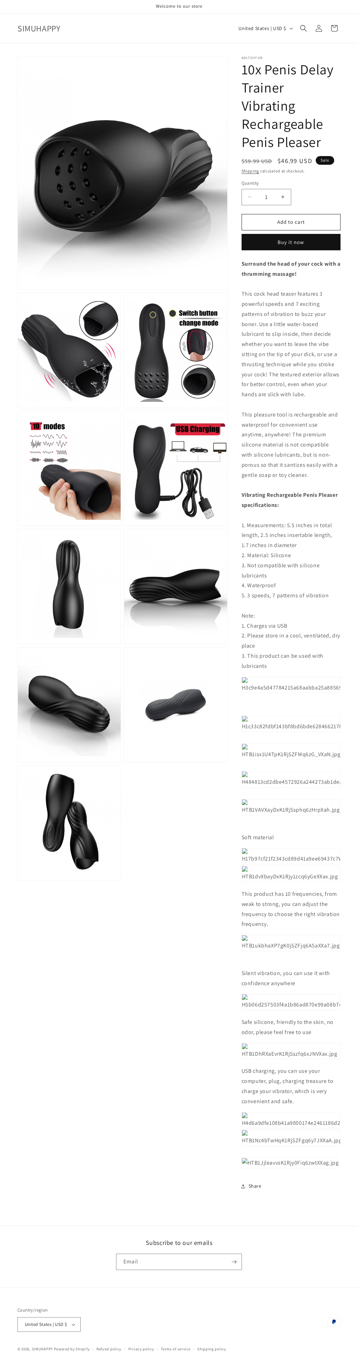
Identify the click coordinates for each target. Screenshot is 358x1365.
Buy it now (291, 242)
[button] (303, 28)
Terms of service (175, 1348)
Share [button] (255, 1186)
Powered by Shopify (72, 1348)
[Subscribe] (234, 1262)
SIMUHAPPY (42, 1348)
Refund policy (108, 1348)
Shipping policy (211, 1348)
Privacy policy (141, 1348)
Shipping (250, 171)
